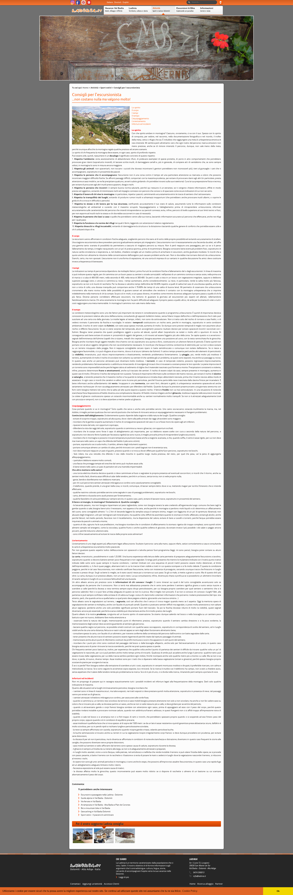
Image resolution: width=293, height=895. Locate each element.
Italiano (110, 2)
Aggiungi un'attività (92, 883)
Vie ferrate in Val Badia (91, 801)
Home (86, 87)
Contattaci (75, 883)
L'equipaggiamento (140, 118)
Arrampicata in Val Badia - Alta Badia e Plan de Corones (105, 804)
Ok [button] (278, 891)
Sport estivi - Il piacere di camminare (97, 814)
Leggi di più (124, 877)
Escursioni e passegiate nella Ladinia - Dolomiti (102, 794)
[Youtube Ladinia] (89, 4)
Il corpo (135, 110)
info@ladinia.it (199, 876)
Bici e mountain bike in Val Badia (95, 808)
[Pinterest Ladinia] (83, 4)
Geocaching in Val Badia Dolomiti (95, 811)
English (126, 2)
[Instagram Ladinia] (72, 4)
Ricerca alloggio (205, 883)
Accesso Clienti (111, 883)
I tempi (135, 113)
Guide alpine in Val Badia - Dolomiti (96, 798)
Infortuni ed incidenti (141, 124)
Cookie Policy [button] (189, 891)
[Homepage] (87, 14)
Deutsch (117, 2)
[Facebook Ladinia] (78, 4)
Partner (219, 883)
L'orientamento (139, 121)
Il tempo (135, 115)
